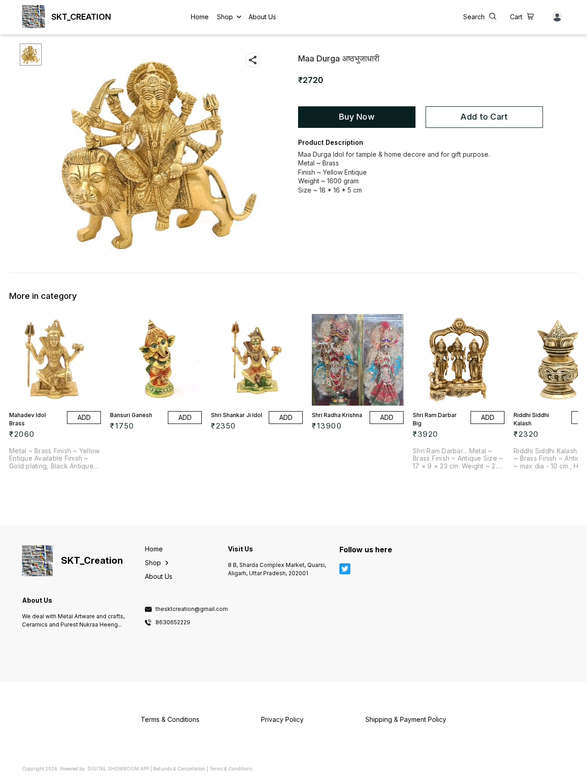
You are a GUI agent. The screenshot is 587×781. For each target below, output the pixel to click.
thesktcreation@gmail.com (191, 609)
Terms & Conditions (231, 768)
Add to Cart (484, 116)
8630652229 (172, 622)
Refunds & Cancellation (179, 768)
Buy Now (357, 116)
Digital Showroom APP (118, 768)
